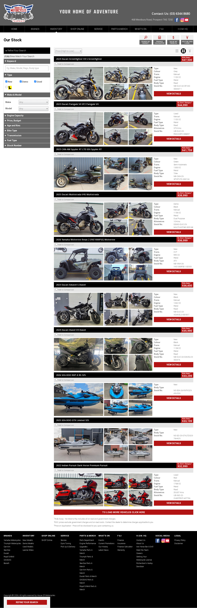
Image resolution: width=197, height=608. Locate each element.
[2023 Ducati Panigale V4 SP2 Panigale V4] (103, 128)
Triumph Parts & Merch (86, 558)
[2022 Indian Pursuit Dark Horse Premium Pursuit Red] (103, 489)
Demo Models (28, 543)
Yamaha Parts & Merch (86, 551)
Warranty (121, 550)
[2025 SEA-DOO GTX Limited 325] (103, 444)
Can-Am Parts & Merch (86, 571)
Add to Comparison (66, 64)
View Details (174, 93)
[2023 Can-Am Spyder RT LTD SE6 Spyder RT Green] (103, 173)
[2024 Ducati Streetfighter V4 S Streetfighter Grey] (103, 83)
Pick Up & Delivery (68, 546)
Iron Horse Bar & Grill (144, 546)
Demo (25, 81)
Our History (103, 546)
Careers (139, 553)
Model (8, 108)
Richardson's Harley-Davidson (144, 565)
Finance (120, 540)
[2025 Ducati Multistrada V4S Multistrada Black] (103, 218)
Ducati (6, 553)
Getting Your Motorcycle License (144, 558)
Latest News (103, 550)
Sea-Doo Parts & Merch (86, 565)
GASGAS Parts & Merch (86, 581)
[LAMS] (12, 88)
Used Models (28, 546)
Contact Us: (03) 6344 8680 (171, 14)
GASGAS (7, 560)
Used (39, 81)
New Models (28, 540)
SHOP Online (47, 540)
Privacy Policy (179, 540)
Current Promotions (106, 543)
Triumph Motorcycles (12, 543)
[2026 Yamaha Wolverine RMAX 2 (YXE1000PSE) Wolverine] (103, 264)
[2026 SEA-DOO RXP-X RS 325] (103, 399)
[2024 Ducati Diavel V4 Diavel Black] (103, 354)
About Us (140, 543)
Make (8, 102)
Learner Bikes (28, 550)
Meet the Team (142, 550)
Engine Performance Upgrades (88, 545)
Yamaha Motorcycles (12, 540)
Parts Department (87, 540)
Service (63, 540)
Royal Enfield (9, 556)
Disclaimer (178, 543)
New (9, 81)
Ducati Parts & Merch (88, 576)
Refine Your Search (15, 50)
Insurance (121, 543)
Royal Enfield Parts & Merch (88, 588)
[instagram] (182, 20)
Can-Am (7, 546)
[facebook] (177, 20)
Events (101, 540)
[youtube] (187, 20)
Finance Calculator (125, 546)
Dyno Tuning (66, 543)
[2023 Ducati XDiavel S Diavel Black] (103, 309)
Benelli (6, 563)
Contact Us (140, 540)
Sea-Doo (7, 550)
